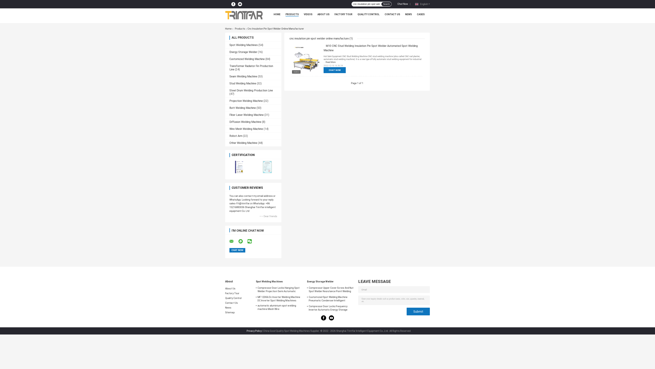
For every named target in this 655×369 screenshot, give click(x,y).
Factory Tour (343, 14)
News (408, 14)
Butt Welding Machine (242, 108)
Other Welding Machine (243, 143)
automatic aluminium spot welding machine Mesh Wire (277, 307)
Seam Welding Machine (243, 76)
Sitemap (230, 312)
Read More (331, 62)
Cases (421, 14)
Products (292, 14)
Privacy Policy (254, 331)
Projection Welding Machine (246, 100)
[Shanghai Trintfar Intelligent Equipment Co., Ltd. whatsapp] (242, 241)
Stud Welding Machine (242, 83)
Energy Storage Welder (243, 52)
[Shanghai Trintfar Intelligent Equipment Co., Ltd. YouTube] (240, 4)
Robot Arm (235, 136)
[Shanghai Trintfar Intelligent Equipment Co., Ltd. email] (233, 241)
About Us (323, 14)
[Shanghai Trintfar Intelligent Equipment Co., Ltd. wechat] (252, 241)
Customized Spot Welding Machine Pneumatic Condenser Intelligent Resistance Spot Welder (328, 299)
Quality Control (369, 14)
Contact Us (392, 14)
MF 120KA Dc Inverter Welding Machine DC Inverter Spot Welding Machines (279, 299)
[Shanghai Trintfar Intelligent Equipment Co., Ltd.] (244, 15)
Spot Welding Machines (243, 45)
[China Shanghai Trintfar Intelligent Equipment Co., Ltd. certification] (239, 167)
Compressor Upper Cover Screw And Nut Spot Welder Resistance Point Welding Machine (331, 290)
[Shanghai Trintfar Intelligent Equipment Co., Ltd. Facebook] (233, 4)
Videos (308, 14)
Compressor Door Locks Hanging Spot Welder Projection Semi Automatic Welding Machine (279, 290)
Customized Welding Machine (247, 59)
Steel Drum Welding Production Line (251, 90)
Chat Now (402, 4)
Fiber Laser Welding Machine (246, 115)
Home (277, 14)
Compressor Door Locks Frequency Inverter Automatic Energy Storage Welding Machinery (328, 308)
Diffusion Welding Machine (245, 122)
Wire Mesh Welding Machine (246, 129)
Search (386, 4)
